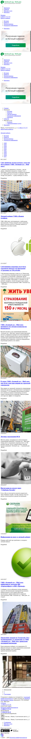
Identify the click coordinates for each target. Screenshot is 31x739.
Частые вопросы (8, 24)
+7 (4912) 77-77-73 (6, 709)
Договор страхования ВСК (10, 436)
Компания (7, 8)
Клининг (9, 122)
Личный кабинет (6, 133)
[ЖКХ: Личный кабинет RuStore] (14, 731)
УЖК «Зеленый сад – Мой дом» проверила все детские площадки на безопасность (14, 326)
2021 (5, 150)
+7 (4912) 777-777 (23, 127)
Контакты (7, 12)
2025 (5, 144)
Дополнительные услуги (14, 123)
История (6, 21)
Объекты (6, 9)
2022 (5, 149)
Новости (6, 22)
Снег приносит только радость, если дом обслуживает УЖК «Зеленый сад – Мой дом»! (15, 164)
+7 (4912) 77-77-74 (6, 704)
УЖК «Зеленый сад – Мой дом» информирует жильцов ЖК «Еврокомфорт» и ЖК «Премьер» (13, 584)
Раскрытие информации (11, 25)
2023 (5, 147)
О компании (7, 722)
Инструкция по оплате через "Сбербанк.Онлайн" (11, 489)
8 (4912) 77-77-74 (5, 16)
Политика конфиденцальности (9, 707)
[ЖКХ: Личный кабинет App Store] (5, 731)
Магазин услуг (8, 11)
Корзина (3, 15)
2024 (5, 146)
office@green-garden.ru (7, 129)
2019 (5, 153)
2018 (5, 155)
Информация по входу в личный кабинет (15, 537)
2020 (5, 152)
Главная (6, 108)
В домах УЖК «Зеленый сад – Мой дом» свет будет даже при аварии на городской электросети (15, 383)
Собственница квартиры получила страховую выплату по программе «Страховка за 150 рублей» (13, 268)
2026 (5, 143)
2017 (5, 156)
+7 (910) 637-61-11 (6, 712)
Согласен (3, 703)
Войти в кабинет (5, 18)
